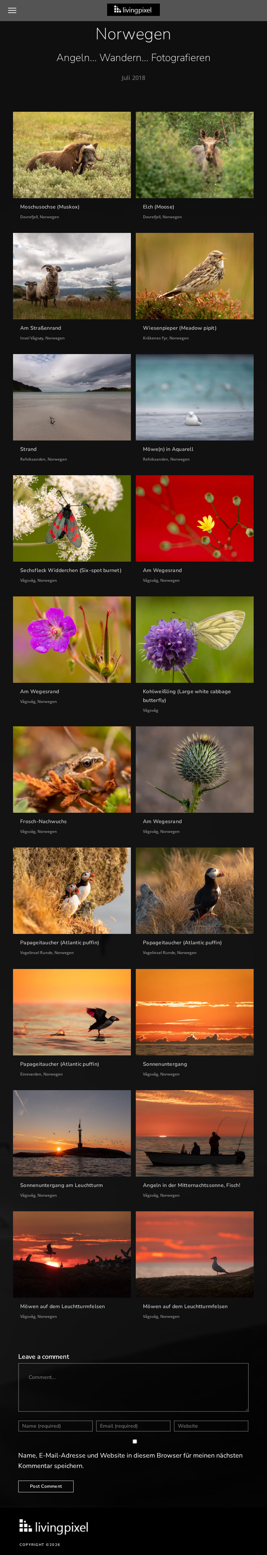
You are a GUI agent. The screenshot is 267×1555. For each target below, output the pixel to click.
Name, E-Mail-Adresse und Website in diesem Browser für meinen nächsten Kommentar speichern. (130, 1461)
